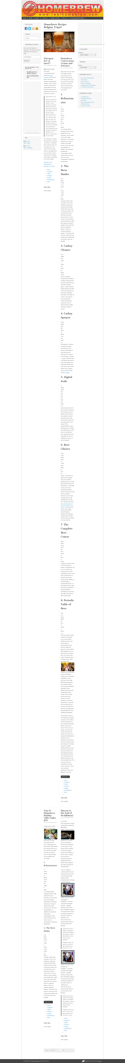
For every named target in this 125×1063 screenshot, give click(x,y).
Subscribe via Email (31, 44)
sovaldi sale (47, 826)
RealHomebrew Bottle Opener (32, 72)
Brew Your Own (85, 81)
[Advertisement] (32, 107)
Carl (46, 29)
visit (55, 96)
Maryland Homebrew (86, 98)
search (54, 83)
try (67, 984)
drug (65, 75)
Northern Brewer (85, 104)
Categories (80, 52)
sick (67, 917)
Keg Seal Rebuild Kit (32, 76)
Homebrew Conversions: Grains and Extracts (67, 62)
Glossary (65, 18)
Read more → (65, 776)
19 (63, 1049)
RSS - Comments (28, 147)
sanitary (71, 854)
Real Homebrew (35, 1061)
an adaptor (67, 372)
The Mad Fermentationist (87, 87)
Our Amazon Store (85, 105)
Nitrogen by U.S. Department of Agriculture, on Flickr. (49, 164)
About (30, 18)
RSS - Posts (27, 143)
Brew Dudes (84, 79)
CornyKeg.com (85, 96)
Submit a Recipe (55, 18)
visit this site (64, 966)
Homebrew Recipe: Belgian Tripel (55, 26)
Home (24, 18)
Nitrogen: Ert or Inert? (49, 61)
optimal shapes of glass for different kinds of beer (67, 506)
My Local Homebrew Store (87, 102)
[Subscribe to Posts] (31, 141)
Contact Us (45, 18)
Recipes (37, 18)
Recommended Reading (77, 18)
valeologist (50, 844)
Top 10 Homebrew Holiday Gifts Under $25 (50, 815)
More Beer (83, 100)
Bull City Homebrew (86, 83)
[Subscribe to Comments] (31, 146)
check (69, 678)
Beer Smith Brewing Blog (87, 78)
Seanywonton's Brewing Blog (88, 85)
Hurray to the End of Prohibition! (67, 813)
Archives (80, 65)
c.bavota (99, 1061)
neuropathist (64, 899)
